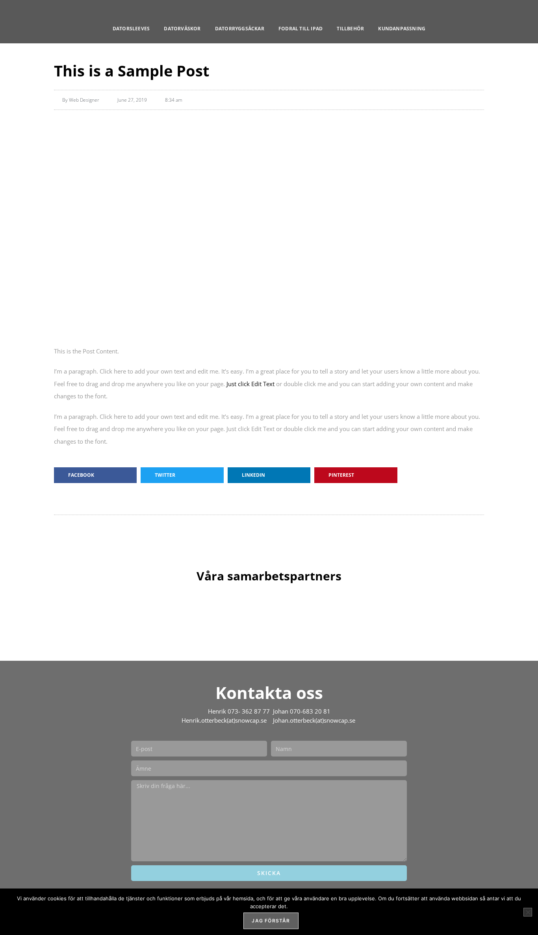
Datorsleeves (131, 28)
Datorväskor (182, 28)
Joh (275, 720)
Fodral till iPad (300, 28)
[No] (527, 912)
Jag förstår (271, 921)
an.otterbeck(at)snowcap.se (318, 720)
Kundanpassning (401, 28)
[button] (95, 475)
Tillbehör (350, 28)
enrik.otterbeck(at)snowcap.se (227, 720)
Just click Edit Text (250, 384)
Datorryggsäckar (239, 28)
